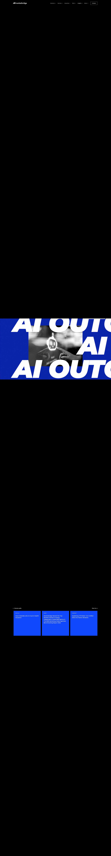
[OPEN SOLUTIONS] (55, 3)
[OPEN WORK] (75, 3)
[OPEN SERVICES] (62, 3)
